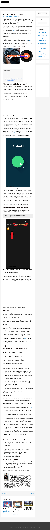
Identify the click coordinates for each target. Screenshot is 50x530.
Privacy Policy (45, 5)
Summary (6, 75)
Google (14, 513)
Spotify (26, 40)
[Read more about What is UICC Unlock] (7, 503)
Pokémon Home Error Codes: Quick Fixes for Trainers (42, 45)
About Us (35, 5)
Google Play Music (14, 447)
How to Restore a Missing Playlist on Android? (13, 77)
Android (4, 16)
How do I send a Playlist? (10, 80)
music (14, 30)
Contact (17, 5)
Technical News (11, 5)
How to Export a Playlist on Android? (12, 79)
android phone (11, 95)
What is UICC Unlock (6, 508)
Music (27, 355)
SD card (25, 338)
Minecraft (25, 510)
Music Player (8, 16)
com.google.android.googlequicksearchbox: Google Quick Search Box (17, 510)
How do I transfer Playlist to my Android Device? (14, 78)
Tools (31, 5)
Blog (5, 5)
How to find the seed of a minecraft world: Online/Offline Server (28, 508)
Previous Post (4, 493)
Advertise (38, 527)
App (22, 5)
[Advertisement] (18, 108)
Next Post (32, 493)
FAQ (5, 76)
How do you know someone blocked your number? (42, 40)
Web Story (27, 5)
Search (40, 5)
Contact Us (27, 527)
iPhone (11, 194)
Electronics (4, 510)
